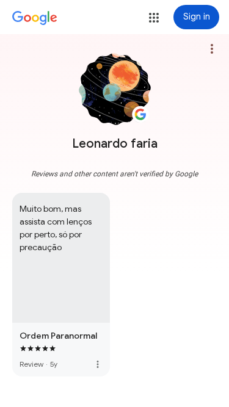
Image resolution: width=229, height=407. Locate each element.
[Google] (34, 18)
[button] (154, 17)
